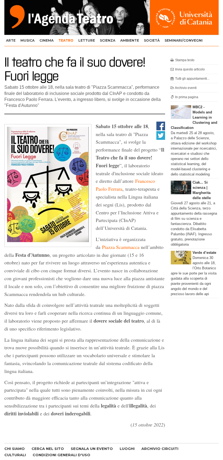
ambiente (129, 40)
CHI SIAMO (14, 448)
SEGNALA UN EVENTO (92, 448)
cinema (46, 40)
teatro (65, 40)
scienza (107, 40)
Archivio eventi (185, 88)
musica (27, 40)
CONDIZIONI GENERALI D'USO (61, 455)
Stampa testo (184, 60)
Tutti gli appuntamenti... (191, 79)
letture (86, 40)
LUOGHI (127, 448)
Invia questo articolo (189, 69)
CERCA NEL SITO (48, 448)
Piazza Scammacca (121, 247)
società (152, 40)
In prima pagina (186, 97)
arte (11, 40)
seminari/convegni (184, 40)
